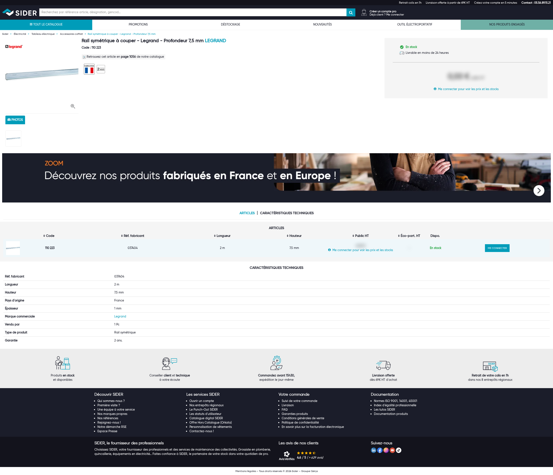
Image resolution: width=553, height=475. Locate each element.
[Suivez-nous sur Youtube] (392, 450)
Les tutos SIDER (384, 409)
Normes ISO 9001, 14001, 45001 (395, 401)
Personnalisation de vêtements (210, 427)
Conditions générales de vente (303, 418)
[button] (536, 2)
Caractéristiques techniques (287, 213)
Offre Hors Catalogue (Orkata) (210, 422)
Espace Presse (107, 431)
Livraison (288, 405)
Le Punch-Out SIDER (203, 409)
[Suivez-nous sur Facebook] (380, 450)
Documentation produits (391, 414)
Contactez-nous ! (201, 431)
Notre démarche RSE (111, 427)
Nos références (107, 418)
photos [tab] (17, 120)
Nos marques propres (112, 414)
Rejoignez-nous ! (109, 422)
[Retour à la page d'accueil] (19, 12)
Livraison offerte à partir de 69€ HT (448, 2)
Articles (247, 213)
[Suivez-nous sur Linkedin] (373, 450)
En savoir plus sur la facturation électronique (313, 427)
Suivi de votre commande (299, 401)
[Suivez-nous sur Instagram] (386, 450)
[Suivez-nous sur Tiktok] (398, 450)
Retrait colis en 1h (410, 2)
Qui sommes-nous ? (111, 401)
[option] (41, 74)
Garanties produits (295, 414)
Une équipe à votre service (116, 409)
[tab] (138, 394)
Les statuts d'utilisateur (205, 414)
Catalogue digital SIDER (206, 418)
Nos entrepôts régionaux (206, 405)
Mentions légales (245, 471)
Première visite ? (108, 405)
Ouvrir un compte (201, 401)
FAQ (285, 409)
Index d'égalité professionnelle (395, 405)
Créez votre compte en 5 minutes (495, 2)
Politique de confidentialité (300, 422)
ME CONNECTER (497, 248)
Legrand (215, 40)
